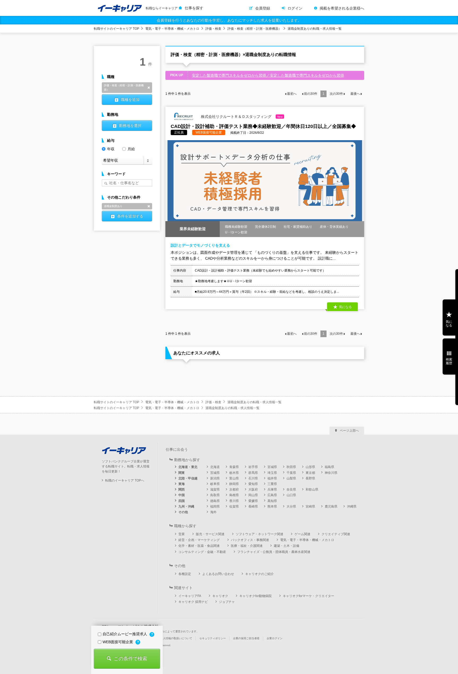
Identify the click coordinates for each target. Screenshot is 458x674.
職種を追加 (130, 99)
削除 (148, 87)
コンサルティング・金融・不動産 (202, 552)
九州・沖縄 (186, 506)
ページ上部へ (349, 430)
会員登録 (262, 8)
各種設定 (184, 574)
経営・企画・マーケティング (199, 540)
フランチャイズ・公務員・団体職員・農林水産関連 (273, 552)
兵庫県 (272, 489)
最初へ (292, 94)
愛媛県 (253, 501)
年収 (110, 149)
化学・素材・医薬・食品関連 (199, 546)
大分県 (291, 506)
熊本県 (272, 506)
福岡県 (215, 506)
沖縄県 (351, 506)
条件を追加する (130, 216)
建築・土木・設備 (286, 546)
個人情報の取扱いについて (176, 638)
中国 (181, 495)
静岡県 (234, 484)
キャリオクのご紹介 (259, 574)
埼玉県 (272, 473)
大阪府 (253, 489)
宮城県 (272, 467)
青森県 (234, 467)
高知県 (272, 501)
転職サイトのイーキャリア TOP (116, 29)
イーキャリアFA (189, 596)
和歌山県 (312, 489)
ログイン (295, 8)
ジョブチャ (227, 602)
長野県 (310, 478)
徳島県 (215, 501)
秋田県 (291, 467)
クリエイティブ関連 (336, 534)
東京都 (310, 473)
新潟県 (215, 478)
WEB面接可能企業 (118, 642)
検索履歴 (449, 361)
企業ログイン (275, 638)
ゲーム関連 (302, 534)
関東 (181, 473)
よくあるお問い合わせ (218, 574)
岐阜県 (215, 484)
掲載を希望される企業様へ (342, 8)
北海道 (215, 467)
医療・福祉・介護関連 (247, 546)
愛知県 (253, 484)
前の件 (310, 94)
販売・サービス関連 (210, 534)
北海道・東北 (187, 467)
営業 (181, 534)
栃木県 (234, 473)
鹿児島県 (331, 506)
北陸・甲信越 (187, 478)
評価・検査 (213, 29)
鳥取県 (215, 495)
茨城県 (215, 473)
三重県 (272, 484)
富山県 (234, 478)
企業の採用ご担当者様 (246, 638)
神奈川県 (331, 473)
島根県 (234, 495)
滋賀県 (215, 489)
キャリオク (220, 596)
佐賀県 (234, 506)
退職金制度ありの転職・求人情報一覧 (315, 29)
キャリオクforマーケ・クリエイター (308, 596)
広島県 (272, 495)
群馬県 (253, 473)
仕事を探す (194, 8)
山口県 (291, 495)
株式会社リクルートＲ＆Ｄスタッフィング (241, 116)
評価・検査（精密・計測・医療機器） (254, 29)
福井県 (272, 478)
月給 (131, 149)
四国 (181, 501)
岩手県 (253, 467)
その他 (183, 512)
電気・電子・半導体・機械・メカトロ (172, 29)
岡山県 (253, 495)
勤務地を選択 (130, 125)
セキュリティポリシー (212, 638)
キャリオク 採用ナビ (193, 602)
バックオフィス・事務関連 (250, 540)
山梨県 (291, 478)
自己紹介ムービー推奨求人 (125, 634)
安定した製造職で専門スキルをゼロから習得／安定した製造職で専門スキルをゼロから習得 (268, 75)
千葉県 (291, 473)
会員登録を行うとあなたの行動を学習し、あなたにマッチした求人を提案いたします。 (229, 20)
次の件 (336, 94)
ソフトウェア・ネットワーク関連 (259, 534)
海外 (213, 512)
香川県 (234, 501)
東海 (181, 484)
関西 (181, 489)
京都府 (234, 489)
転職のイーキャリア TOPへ (124, 480)
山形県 (310, 467)
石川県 (253, 478)
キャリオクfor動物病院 (255, 596)
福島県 (329, 467)
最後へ (355, 94)
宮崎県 (310, 506)
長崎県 (253, 506)
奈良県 (291, 489)
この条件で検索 (130, 658)
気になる (449, 323)
